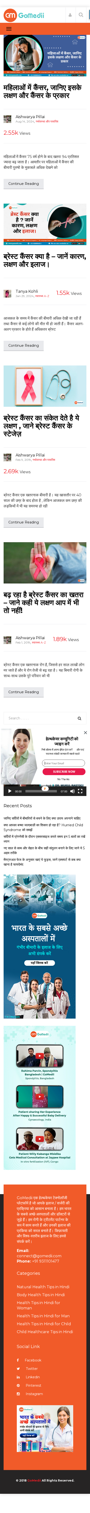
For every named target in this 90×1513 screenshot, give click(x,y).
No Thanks (63, 779)
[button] (62, 741)
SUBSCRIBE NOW (64, 771)
